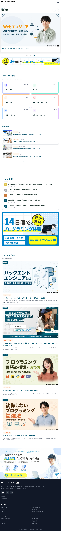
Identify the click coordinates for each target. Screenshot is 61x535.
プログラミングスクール (37, 511)
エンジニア (3, 509)
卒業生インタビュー (36, 507)
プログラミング (35, 509)
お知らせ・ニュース (5, 507)
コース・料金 (35, 518)
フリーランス (4, 511)
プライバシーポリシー (6, 501)
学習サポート (4, 523)
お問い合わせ (4, 498)
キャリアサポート (5, 521)
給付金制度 (34, 521)
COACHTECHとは (5, 518)
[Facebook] (2, 492)
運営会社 (3, 496)
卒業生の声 (34, 523)
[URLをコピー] (11, 492)
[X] (7, 492)
